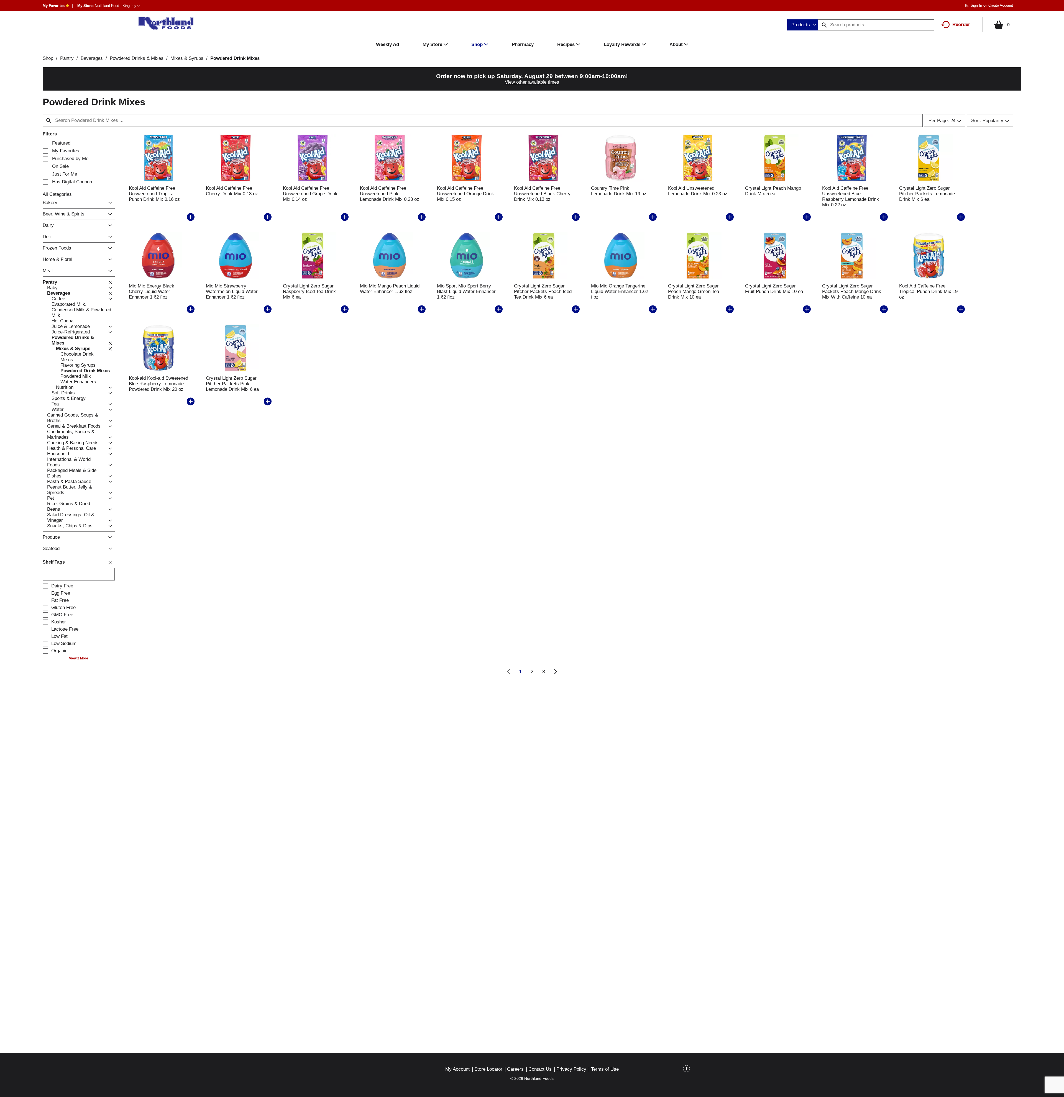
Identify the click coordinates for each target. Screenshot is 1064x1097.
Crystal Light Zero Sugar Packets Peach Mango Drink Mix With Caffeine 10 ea (851, 291)
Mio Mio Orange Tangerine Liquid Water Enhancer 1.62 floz (619, 291)
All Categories (57, 194)
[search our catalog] (824, 24)
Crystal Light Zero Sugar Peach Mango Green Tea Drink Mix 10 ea (693, 291)
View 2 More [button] (78, 658)
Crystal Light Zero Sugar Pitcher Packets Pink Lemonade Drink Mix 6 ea (232, 384)
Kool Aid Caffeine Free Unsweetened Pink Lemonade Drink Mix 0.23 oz (389, 194)
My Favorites (54, 6)
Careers (515, 1069)
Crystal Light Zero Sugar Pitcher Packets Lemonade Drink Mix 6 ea (927, 194)
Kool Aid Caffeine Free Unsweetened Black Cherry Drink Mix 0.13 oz (542, 194)
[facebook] (686, 1069)
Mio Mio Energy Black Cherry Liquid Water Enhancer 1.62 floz (151, 291)
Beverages (92, 58)
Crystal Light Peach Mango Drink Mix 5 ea (773, 191)
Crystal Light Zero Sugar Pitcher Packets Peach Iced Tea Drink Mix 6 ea (543, 291)
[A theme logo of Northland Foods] (163, 23)
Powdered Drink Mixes (235, 58)
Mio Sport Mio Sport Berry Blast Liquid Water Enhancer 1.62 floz (466, 291)
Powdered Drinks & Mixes (136, 58)
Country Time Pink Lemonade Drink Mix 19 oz (618, 191)
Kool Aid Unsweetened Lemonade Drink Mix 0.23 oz (697, 191)
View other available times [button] (532, 82)
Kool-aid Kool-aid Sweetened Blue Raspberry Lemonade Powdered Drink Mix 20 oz (158, 384)
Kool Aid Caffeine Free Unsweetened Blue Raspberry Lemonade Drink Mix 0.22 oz (850, 196)
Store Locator (488, 1069)
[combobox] (802, 24)
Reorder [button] (961, 24)
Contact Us (540, 1069)
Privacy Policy (571, 1069)
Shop (48, 58)
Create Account (1000, 5)
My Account (457, 1069)
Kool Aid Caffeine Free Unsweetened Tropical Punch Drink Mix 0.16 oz (154, 194)
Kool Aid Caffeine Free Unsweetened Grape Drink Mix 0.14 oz (310, 194)
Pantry (67, 58)
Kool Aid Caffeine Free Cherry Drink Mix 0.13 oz (232, 191)
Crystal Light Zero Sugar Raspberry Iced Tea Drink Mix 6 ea (309, 291)
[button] (117, 6)
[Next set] (555, 671)
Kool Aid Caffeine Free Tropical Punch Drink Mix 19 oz (928, 291)
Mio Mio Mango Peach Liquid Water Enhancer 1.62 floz (390, 288)
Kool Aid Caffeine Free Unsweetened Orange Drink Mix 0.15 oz (465, 194)
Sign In (976, 5)
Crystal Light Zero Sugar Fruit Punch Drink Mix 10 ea (774, 288)
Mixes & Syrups (186, 58)
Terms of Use (605, 1069)
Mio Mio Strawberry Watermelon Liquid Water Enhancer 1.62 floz (232, 291)
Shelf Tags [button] (54, 562)
